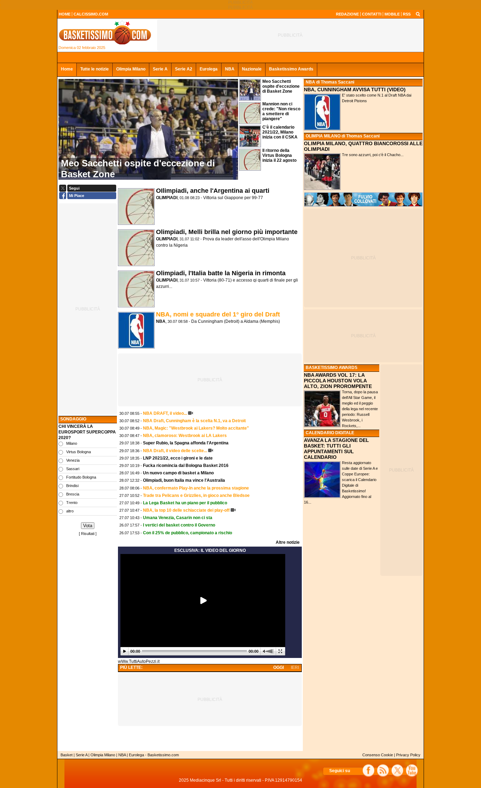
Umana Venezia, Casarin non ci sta (177, 517)
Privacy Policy (408, 755)
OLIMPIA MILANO (323, 136)
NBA (230, 69)
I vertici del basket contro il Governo (179, 525)
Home (67, 69)
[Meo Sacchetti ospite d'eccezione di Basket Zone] (250, 99)
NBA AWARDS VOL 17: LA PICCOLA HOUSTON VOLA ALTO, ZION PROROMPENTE (338, 380)
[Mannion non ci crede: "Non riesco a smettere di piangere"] (250, 122)
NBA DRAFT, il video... (165, 413)
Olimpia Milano (130, 69)
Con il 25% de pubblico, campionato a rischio (187, 532)
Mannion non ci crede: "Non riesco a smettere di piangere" (281, 111)
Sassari (72, 469)
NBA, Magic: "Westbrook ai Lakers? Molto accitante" (196, 428)
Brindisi (72, 486)
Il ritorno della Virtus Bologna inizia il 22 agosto (279, 155)
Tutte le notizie (94, 69)
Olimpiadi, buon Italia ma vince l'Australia (184, 480)
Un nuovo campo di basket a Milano (178, 472)
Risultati (87, 533)
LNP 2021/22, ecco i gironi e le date (178, 458)
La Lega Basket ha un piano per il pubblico (185, 502)
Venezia (73, 460)
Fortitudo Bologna (81, 477)
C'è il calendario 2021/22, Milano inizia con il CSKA (280, 132)
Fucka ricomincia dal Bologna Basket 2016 (186, 465)
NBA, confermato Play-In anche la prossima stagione (196, 488)
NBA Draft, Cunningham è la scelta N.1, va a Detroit (194, 420)
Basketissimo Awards (291, 69)
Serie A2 (183, 69)
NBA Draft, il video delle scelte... (175, 450)
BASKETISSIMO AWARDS (331, 367)
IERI (295, 667)
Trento (71, 502)
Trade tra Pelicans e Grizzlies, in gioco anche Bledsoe (196, 495)
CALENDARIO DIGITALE (330, 432)
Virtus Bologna (78, 452)
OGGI (278, 667)
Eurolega (209, 69)
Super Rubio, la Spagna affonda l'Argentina (186, 443)
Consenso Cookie (377, 755)
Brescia (72, 494)
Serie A (160, 69)
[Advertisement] (88, 643)
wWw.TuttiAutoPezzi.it (139, 661)
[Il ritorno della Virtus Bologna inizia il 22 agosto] (250, 168)
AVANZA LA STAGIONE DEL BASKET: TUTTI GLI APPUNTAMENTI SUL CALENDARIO (336, 448)
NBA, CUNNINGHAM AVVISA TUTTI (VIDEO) (355, 89)
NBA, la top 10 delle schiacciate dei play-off (186, 510)
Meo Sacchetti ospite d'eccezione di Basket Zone (281, 86)
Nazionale (252, 69)
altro (70, 511)
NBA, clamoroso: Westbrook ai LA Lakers (185, 435)
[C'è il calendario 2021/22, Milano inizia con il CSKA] (250, 145)
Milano (71, 443)
